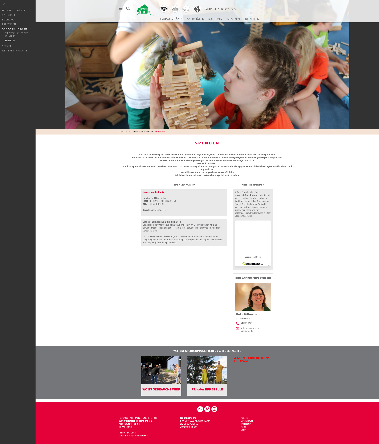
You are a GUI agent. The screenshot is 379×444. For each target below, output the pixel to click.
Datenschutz (247, 420)
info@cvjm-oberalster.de (136, 435)
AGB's (243, 426)
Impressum (246, 423)
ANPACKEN (233, 18)
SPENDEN (10, 40)
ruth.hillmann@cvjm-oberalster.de (250, 330)
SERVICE (7, 46)
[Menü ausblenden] (4, 4)
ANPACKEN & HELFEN (143, 131)
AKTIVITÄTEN (195, 18)
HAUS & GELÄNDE (171, 18)
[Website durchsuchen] (128, 9)
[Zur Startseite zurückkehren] (144, 5)
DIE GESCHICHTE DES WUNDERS (16, 35)
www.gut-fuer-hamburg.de (249, 195)
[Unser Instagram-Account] (214, 409)
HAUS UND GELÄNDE (14, 10)
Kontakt (244, 418)
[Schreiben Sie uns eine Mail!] (200, 409)
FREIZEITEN (251, 18)
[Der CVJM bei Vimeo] (207, 409)
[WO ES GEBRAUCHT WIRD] (161, 370)
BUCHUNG (215, 18)
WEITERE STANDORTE (14, 50)
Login (243, 429)
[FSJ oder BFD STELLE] (207, 370)
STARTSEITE (124, 131)
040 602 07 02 (246, 323)
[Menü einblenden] (120, 9)
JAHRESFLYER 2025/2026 (220, 8)
